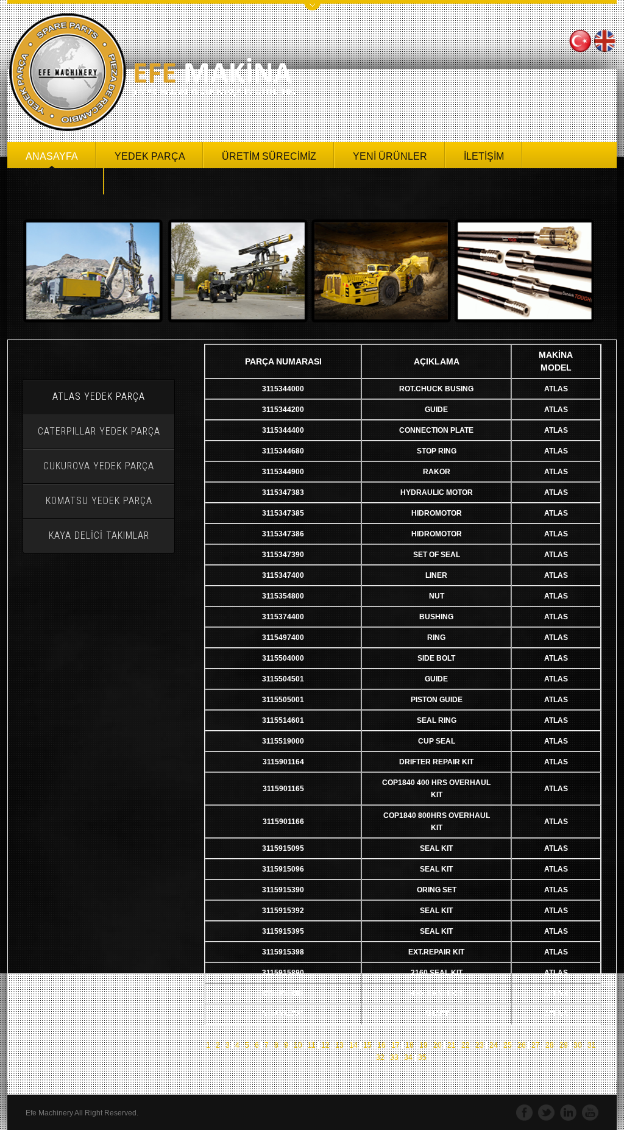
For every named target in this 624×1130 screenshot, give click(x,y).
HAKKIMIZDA (56, 182)
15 (367, 1045)
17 (395, 1045)
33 (394, 1057)
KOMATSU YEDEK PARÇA (99, 500)
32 (381, 1057)
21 (451, 1045)
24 (493, 1045)
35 (422, 1057)
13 (339, 1045)
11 (312, 1045)
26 (521, 1045)
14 (353, 1045)
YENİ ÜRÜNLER (390, 156)
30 (577, 1045)
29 (563, 1045)
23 (479, 1045)
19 (423, 1045)
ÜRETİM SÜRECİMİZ (269, 156)
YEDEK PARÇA (150, 156)
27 (535, 1045)
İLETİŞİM (484, 156)
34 (408, 1057)
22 (465, 1045)
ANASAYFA (52, 156)
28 (549, 1045)
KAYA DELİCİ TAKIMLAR (99, 535)
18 (409, 1045)
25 (507, 1045)
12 (325, 1045)
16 (381, 1045)
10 (298, 1045)
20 (437, 1045)
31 (591, 1045)
